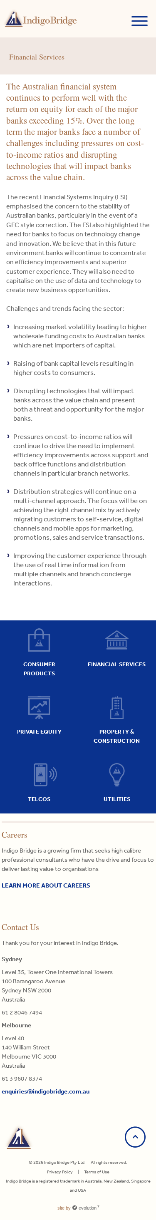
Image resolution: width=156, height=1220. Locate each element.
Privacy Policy (60, 1172)
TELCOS (39, 799)
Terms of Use (96, 1172)
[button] (139, 19)
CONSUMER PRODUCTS (39, 668)
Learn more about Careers (46, 885)
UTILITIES (117, 799)
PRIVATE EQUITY (39, 731)
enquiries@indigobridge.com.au (45, 1091)
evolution (88, 1207)
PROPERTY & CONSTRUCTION (117, 736)
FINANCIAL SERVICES (117, 664)
